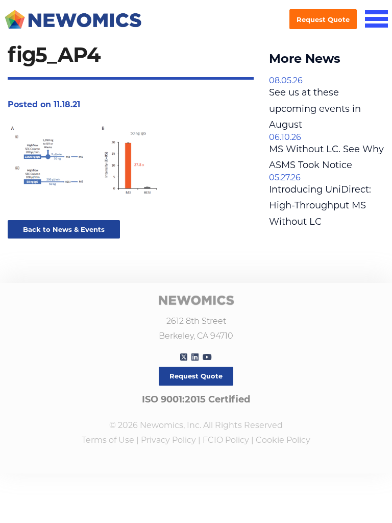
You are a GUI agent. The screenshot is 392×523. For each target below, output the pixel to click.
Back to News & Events (64, 229)
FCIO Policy (226, 440)
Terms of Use (108, 440)
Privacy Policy (168, 440)
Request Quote (323, 19)
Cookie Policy (283, 440)
